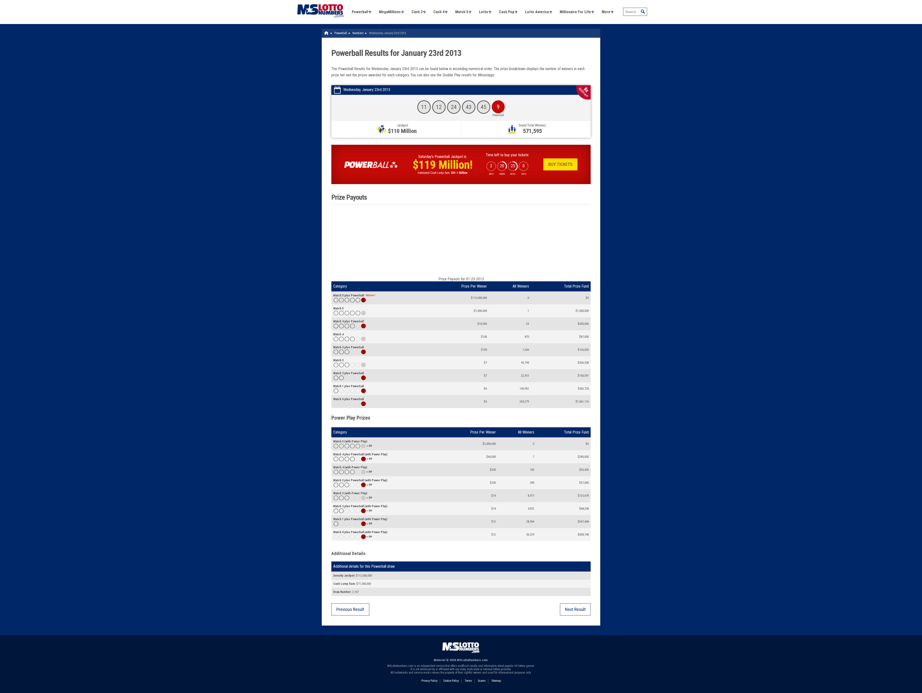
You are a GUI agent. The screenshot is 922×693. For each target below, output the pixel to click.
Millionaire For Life (575, 12)
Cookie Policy (451, 680)
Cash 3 (417, 12)
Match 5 (461, 12)
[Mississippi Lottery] (326, 33)
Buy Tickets (560, 164)
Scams (482, 680)
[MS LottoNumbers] (320, 2)
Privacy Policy (429, 680)
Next (575, 609)
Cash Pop (506, 12)
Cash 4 (438, 12)
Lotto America (537, 12)
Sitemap (496, 680)
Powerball (360, 12)
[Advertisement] (461, 240)
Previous (350, 609)
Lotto (483, 12)
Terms (468, 680)
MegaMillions (390, 12)
